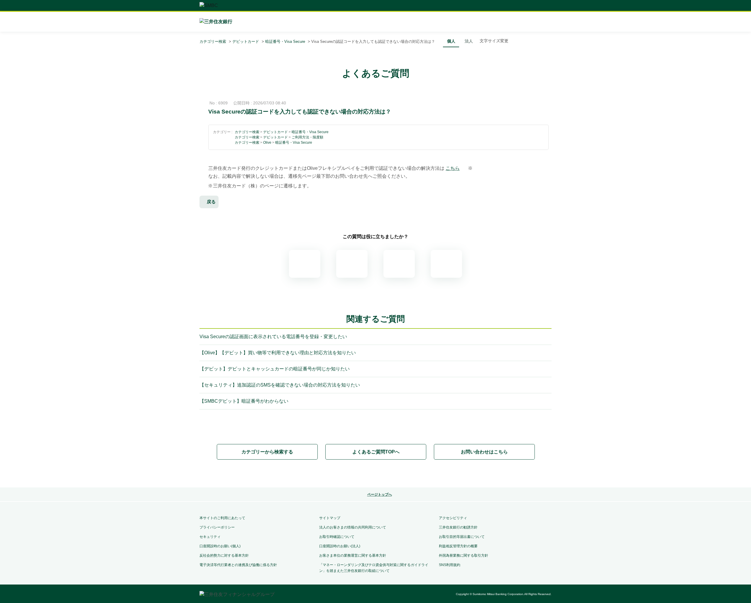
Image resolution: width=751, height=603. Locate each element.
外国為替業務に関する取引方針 (463, 555)
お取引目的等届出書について (462, 537)
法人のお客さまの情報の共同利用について (352, 527)
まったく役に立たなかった (446, 264)
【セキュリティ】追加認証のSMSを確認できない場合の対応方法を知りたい (279, 384)
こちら (453, 168)
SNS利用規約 (449, 565)
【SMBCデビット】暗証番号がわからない (243, 401)
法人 (469, 41)
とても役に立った (304, 264)
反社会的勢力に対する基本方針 (224, 555)
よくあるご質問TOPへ (376, 451)
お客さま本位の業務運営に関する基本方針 (352, 555)
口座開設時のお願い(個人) (220, 546)
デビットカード (245, 41)
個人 (451, 41)
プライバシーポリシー (217, 527)
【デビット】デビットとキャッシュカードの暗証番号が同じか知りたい (274, 368)
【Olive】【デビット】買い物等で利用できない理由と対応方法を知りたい (277, 352)
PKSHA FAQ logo (375, 474)
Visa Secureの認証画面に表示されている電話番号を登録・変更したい (273, 336)
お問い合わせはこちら (484, 451)
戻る (211, 201)
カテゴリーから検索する (267, 451)
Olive (267, 142)
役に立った (352, 264)
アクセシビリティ (453, 518)
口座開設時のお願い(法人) (339, 546)
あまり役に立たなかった (399, 264)
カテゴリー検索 (212, 41)
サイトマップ (329, 518)
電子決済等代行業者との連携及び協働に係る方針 (238, 565)
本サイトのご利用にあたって (222, 518)
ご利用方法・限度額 (307, 137)
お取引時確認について (336, 537)
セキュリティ (210, 537)
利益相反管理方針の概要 (458, 546)
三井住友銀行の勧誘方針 (458, 527)
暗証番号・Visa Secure (285, 41)
